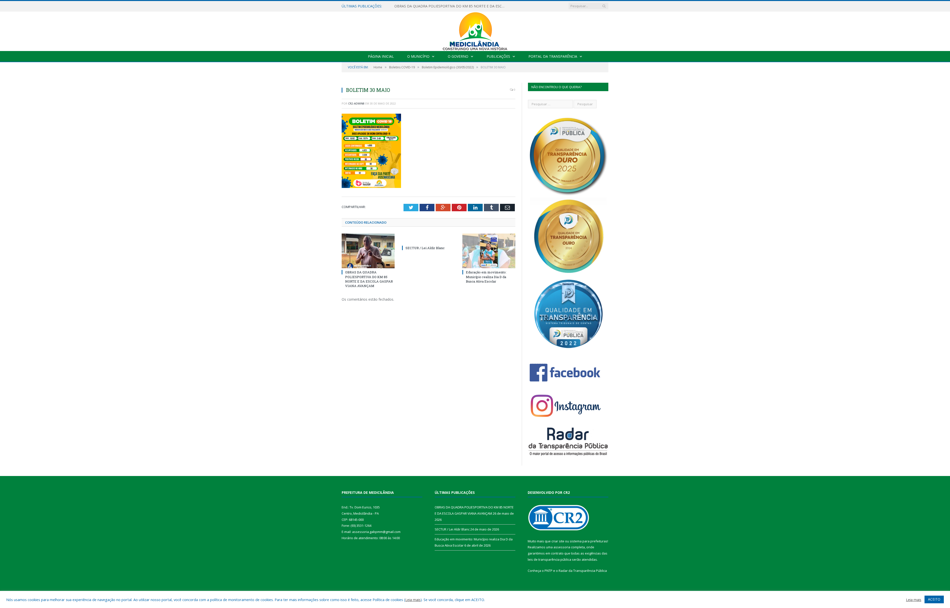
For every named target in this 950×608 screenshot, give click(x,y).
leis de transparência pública (549, 559)
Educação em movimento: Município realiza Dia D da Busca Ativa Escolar (486, 276)
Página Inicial (381, 56)
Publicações (498, 56)
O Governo (458, 56)
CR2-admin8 (356, 103)
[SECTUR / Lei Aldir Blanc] (428, 239)
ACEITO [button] (934, 599)
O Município (418, 56)
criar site (557, 541)
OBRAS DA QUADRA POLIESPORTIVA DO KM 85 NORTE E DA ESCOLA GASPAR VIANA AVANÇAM (369, 279)
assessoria (561, 547)
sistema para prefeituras (588, 541)
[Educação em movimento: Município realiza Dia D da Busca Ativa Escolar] (488, 251)
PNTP (548, 570)
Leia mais (413, 599)
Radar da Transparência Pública (583, 570)
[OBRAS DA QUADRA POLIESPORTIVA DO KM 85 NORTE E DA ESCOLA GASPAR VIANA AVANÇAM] (368, 251)
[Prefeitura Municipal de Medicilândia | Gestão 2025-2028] (475, 30)
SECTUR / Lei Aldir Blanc (413, 6)
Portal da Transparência (552, 56)
